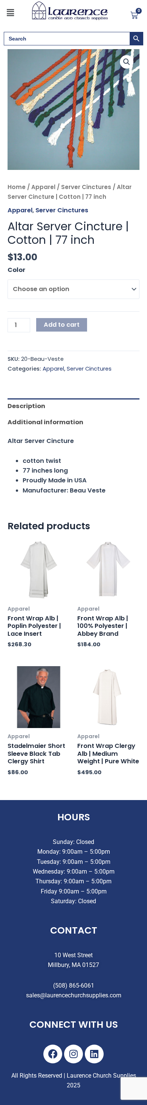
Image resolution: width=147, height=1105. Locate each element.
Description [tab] (26, 406)
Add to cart (62, 324)
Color (16, 270)
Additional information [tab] (45, 422)
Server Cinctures (86, 187)
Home (17, 187)
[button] (10, 13)
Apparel (43, 187)
